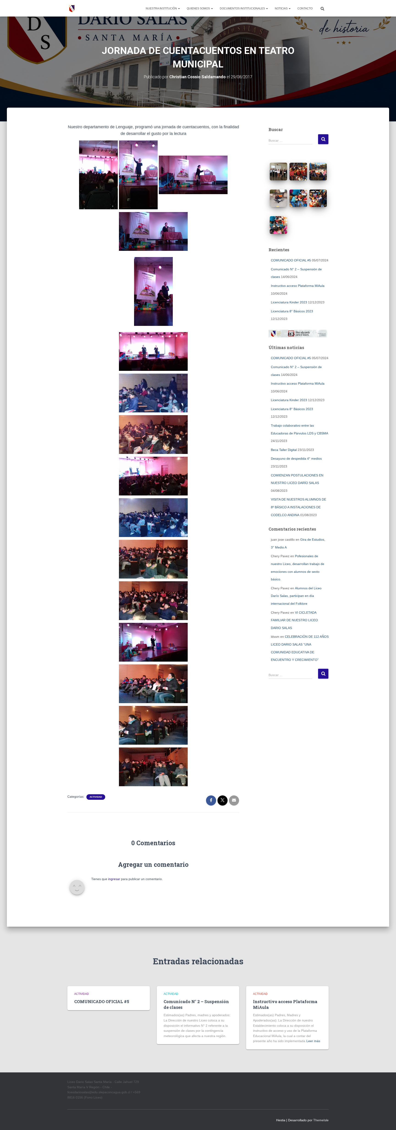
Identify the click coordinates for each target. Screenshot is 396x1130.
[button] (179, 8)
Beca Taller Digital (284, 450)
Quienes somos (199, 8)
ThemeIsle (321, 1120)
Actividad (96, 797)
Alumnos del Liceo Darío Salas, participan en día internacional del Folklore (296, 595)
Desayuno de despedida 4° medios (296, 458)
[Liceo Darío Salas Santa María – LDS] (72, 8)
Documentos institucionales (243, 8)
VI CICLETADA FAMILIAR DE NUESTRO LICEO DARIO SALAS (294, 620)
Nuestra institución (162, 8)
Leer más (313, 1041)
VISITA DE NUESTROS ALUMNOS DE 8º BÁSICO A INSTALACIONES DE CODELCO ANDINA (298, 507)
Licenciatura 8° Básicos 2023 (292, 311)
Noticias (281, 8)
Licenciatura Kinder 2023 (289, 302)
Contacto (305, 8)
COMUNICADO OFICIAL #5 (291, 260)
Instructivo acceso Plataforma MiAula (297, 286)
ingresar (114, 879)
